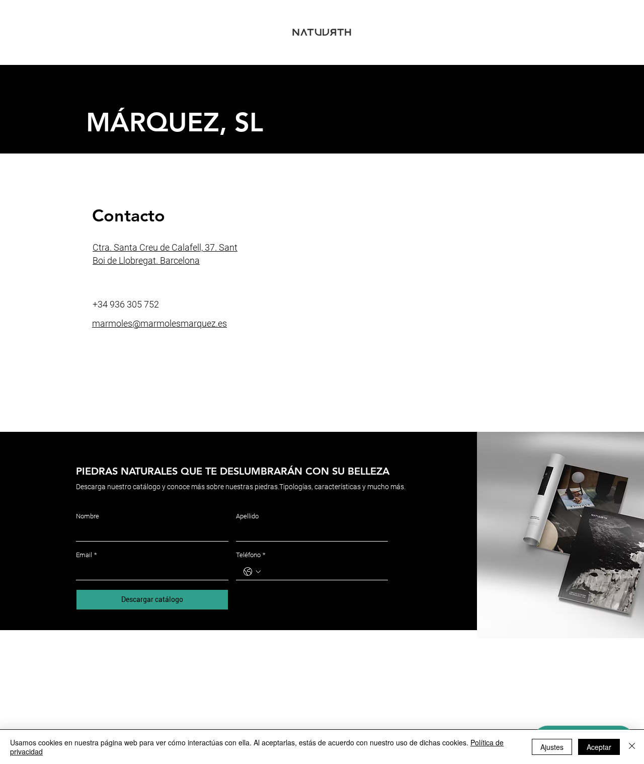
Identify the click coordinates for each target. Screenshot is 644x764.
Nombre (87, 516)
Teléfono (251, 555)
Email (86, 555)
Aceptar (599, 747)
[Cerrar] (632, 747)
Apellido (247, 516)
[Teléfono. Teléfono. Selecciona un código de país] (252, 572)
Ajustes (552, 747)
